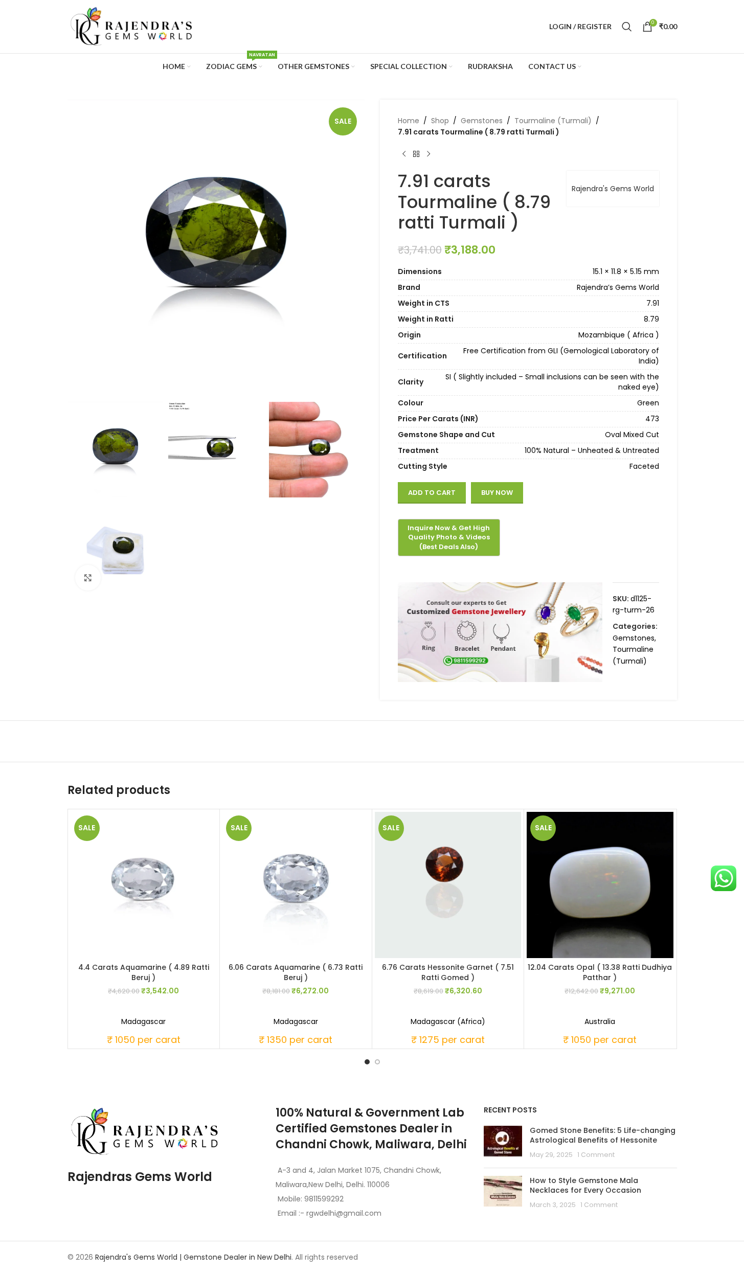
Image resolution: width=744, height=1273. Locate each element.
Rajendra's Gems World (613, 189)
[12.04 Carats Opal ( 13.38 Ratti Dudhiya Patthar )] (600, 885)
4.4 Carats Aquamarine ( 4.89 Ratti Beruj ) (143, 972)
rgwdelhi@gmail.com (342, 1213)
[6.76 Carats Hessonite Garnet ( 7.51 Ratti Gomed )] (448, 885)
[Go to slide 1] (367, 1061)
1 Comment (596, 1154)
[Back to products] (416, 154)
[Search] (627, 26)
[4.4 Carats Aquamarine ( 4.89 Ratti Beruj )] (144, 885)
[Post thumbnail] (503, 1143)
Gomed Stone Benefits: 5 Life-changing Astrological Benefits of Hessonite (602, 1135)
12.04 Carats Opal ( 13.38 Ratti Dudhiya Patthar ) (600, 972)
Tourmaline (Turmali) (553, 121)
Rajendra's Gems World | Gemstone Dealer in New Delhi (193, 1257)
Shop (440, 121)
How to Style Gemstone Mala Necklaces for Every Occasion (585, 1185)
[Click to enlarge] (88, 577)
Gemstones (482, 121)
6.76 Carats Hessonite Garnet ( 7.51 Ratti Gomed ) (448, 972)
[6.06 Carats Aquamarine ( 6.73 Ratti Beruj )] (295, 885)
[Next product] (428, 154)
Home (408, 121)
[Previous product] (404, 154)
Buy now (497, 492)
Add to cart (432, 492)
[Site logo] (131, 26)
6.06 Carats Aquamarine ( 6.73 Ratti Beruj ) (296, 972)
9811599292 (324, 1199)
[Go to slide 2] (377, 1061)
